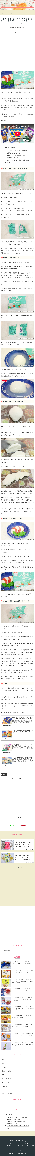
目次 (9, 147)
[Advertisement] (17, 51)
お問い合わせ (9, 1145)
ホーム (9, 1143)
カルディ (5, 774)
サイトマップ (17, 1150)
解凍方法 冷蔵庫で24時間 (14, 153)
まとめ (8, 162)
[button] (33, 950)
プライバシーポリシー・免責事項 (26, 1146)
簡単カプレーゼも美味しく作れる (15, 157)
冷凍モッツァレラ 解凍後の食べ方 (16, 155)
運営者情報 (26, 1143)
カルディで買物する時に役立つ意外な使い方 (18, 160)
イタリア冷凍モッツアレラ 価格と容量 (17, 150)
